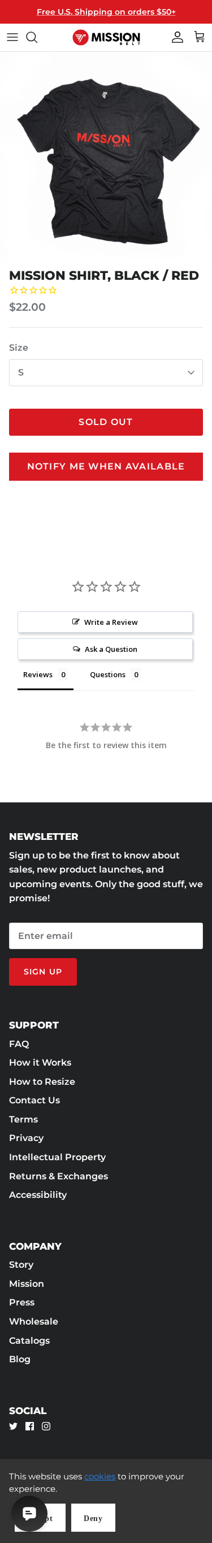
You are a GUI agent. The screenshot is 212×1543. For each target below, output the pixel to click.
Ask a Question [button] (111, 649)
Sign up (43, 972)
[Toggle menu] (12, 37)
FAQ (19, 1044)
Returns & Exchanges (58, 1176)
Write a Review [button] (111, 622)
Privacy (26, 1138)
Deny (93, 1518)
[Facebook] (29, 1426)
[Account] (174, 37)
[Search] (37, 37)
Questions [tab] (108, 674)
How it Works (40, 1062)
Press (21, 1302)
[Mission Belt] (106, 37)
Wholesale (33, 1321)
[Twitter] (13, 1426)
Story (21, 1264)
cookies (99, 1476)
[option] (106, 157)
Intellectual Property (57, 1157)
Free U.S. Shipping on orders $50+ (106, 12)
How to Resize (42, 1081)
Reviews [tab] (38, 674)
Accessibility (38, 1194)
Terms (23, 1119)
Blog (20, 1359)
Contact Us (34, 1100)
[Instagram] (46, 1426)
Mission (26, 1283)
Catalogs (29, 1340)
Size (18, 347)
